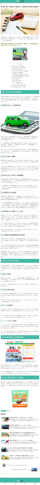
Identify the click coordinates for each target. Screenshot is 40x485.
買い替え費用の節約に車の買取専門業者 (19, 85)
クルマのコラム (4, 410)
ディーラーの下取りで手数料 (18, 83)
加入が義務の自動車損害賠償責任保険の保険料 (21, 75)
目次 (18, 63)
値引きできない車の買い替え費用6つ (18, 66)
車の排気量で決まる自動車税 (18, 72)
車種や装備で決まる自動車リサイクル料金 (20, 74)
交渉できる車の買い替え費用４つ (17, 77)
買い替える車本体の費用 (17, 80)
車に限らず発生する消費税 (17, 69)
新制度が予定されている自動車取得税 (19, 67)
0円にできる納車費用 (16, 82)
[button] (37, 267)
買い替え (9, 410)
